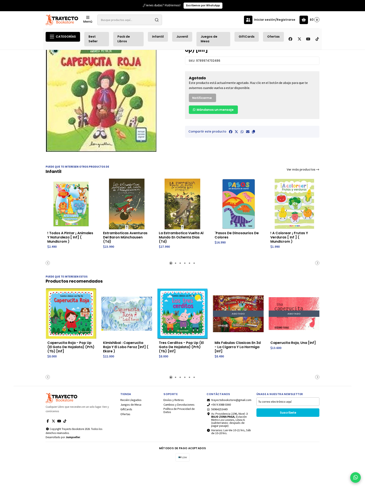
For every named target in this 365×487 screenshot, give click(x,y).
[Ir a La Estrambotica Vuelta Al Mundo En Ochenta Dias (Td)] (182, 204)
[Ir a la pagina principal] (62, 20)
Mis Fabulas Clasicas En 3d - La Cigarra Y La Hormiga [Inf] (238, 347)
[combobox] (129, 20)
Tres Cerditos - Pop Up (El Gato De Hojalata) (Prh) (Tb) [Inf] (181, 347)
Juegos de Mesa (209, 38)
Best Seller (93, 38)
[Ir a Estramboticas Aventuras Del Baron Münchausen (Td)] (126, 204)
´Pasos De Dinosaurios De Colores (237, 235)
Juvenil (182, 36)
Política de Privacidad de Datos (179, 410)
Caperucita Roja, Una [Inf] (293, 343)
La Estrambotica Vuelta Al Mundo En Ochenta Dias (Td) (181, 237)
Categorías (66, 36)
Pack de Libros (123, 38)
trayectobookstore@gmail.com (231, 399)
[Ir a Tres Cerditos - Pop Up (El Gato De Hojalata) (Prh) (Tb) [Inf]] (182, 313)
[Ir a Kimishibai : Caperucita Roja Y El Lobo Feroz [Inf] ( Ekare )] (126, 313)
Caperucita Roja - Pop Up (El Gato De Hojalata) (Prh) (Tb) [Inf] (70, 347)
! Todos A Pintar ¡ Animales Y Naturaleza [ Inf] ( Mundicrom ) (70, 237)
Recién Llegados (131, 399)
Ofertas (273, 36)
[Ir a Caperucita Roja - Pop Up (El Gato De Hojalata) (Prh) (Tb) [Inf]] (71, 313)
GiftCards (247, 36)
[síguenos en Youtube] (308, 39)
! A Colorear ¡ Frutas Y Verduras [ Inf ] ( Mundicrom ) (289, 237)
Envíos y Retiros (173, 399)
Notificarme (202, 98)
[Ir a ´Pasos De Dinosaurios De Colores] (238, 204)
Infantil (158, 36)
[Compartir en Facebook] (231, 131)
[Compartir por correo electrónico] (248, 131)
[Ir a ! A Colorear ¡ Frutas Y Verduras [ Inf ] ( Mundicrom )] (294, 204)
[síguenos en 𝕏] (299, 39)
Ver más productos (301, 169)
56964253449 (219, 409)
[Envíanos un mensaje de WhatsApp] (355, 477)
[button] (253, 131)
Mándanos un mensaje (215, 110)
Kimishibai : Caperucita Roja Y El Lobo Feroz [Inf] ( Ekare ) (125, 347)
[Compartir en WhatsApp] (242, 131)
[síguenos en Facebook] (290, 39)
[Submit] (156, 20)
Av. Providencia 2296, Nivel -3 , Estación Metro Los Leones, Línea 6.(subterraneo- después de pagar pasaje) (229, 419)
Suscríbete (288, 413)
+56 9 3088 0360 (221, 404)
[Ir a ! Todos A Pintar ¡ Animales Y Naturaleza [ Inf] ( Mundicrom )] (71, 204)
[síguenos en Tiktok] (317, 39)
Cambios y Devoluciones (179, 404)
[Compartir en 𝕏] (236, 131)
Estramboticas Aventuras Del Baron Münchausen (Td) (125, 237)
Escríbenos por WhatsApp (203, 5)
